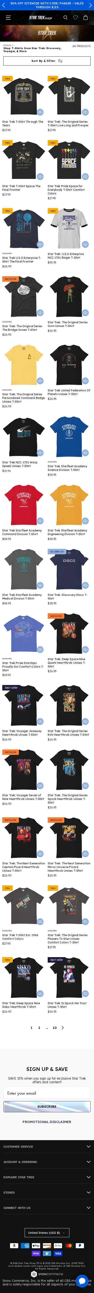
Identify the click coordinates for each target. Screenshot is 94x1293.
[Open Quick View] (40, 112)
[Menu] (8, 18)
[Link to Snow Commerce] (47, 1277)
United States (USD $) (44, 1233)
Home (7, 45)
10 (55, 1028)
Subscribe (47, 1106)
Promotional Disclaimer (47, 1122)
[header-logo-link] (40, 17)
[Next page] (62, 1028)
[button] (3, 5)
